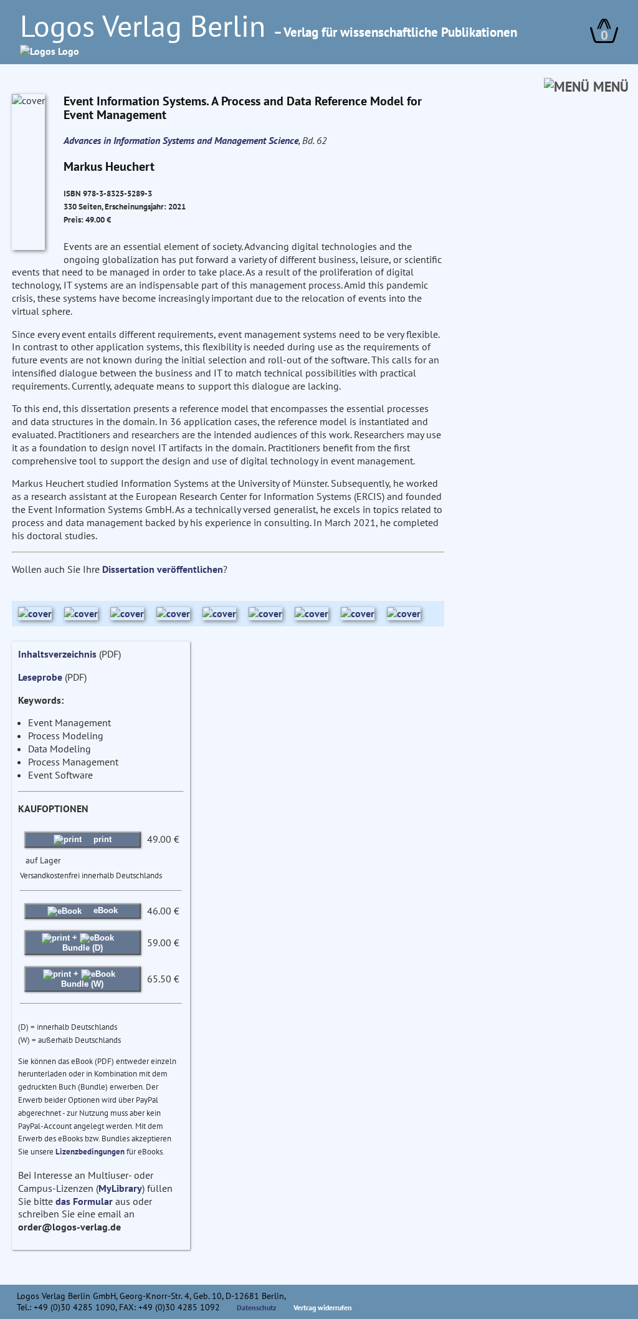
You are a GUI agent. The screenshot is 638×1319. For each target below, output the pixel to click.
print (101, 839)
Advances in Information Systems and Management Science (181, 140)
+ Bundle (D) (82, 942)
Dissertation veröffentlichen (162, 569)
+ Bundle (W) (82, 978)
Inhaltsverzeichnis (57, 654)
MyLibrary (120, 1188)
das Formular (84, 1201)
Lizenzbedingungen (90, 1151)
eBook (104, 910)
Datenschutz (257, 1307)
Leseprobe (40, 677)
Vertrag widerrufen (322, 1307)
